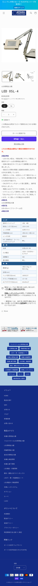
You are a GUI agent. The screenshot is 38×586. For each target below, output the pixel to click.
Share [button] (6, 311)
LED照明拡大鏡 (12, 348)
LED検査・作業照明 (10, 468)
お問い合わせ (8, 423)
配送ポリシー (8, 518)
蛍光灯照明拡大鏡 (10, 455)
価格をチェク (19, 7)
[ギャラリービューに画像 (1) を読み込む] (7, 76)
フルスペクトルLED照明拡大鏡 (19, 344)
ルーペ (20, 374)
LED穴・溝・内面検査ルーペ (19, 353)
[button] (4, 13)
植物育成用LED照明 (19, 378)
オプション (12, 374)
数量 (3, 110)
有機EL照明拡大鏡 (12, 357)
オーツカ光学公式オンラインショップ (21, 582)
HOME (6, 396)
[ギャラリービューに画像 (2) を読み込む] (19, 76)
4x (11, 106)
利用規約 (7, 514)
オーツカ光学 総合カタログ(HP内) (15, 550)
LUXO (27, 374)
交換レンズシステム (27, 370)
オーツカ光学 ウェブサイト (13, 545)
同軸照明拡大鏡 (25, 348)
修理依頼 (7, 419)
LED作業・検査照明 (25, 361)
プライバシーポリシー (11, 528)
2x (4, 106)
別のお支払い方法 (19, 144)
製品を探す (7, 400)
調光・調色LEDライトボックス (19, 365)
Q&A (5, 405)
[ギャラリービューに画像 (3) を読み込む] (30, 76)
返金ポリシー (8, 523)
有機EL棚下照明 (11, 361)
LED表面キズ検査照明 (11, 370)
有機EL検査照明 (26, 357)
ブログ (6, 414)
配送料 (5, 99)
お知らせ (7, 409)
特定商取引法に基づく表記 (13, 532)
